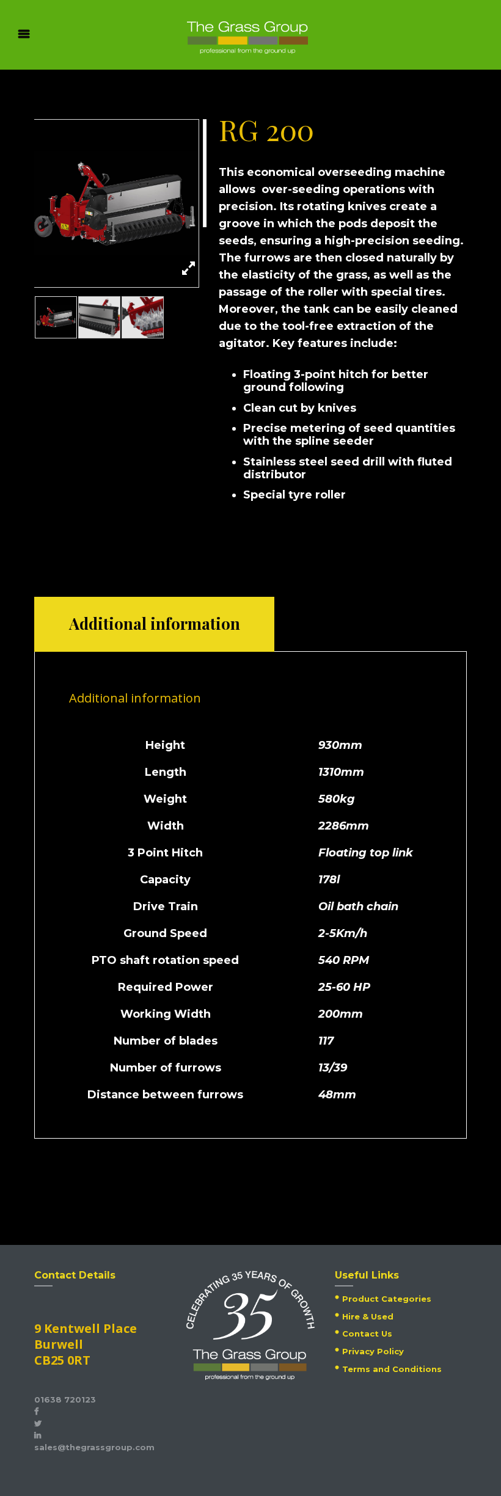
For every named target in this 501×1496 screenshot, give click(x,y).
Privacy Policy (373, 1351)
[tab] (154, 624)
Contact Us (367, 1333)
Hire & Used (367, 1316)
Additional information (154, 623)
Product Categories (386, 1299)
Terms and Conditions (392, 1369)
